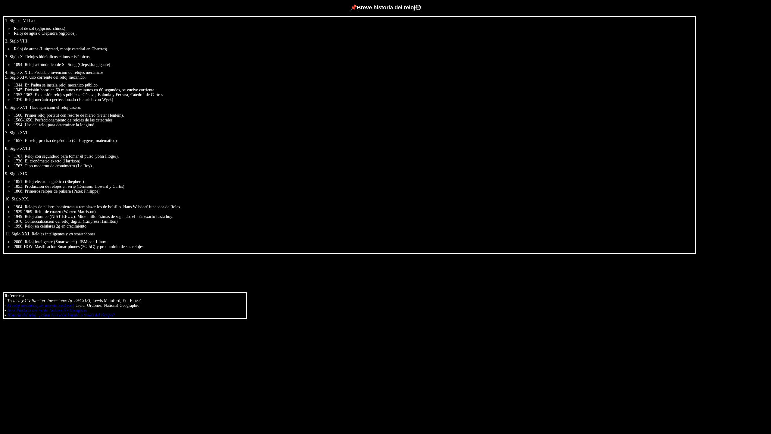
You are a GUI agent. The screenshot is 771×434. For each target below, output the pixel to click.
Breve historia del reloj (386, 8)
